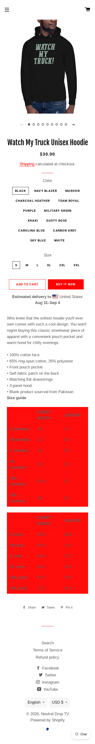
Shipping (27, 164)
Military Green (57, 210)
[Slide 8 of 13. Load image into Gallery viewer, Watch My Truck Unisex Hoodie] (61, 124)
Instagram (50, 682)
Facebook (50, 668)
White (59, 240)
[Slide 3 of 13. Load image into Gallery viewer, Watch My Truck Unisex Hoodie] (38, 124)
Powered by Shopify (47, 720)
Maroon (72, 191)
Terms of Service (47, 650)
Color (47, 180)
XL (49, 265)
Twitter (50, 675)
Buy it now (66, 284)
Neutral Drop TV (55, 714)
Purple (29, 210)
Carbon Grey (64, 230)
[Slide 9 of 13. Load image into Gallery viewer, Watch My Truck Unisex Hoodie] (66, 124)
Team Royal (68, 200)
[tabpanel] (47, 66)
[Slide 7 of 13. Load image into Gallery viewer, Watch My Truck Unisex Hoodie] (56, 124)
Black (20, 191)
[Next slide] (73, 124)
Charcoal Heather (33, 200)
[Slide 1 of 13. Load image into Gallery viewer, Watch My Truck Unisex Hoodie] (29, 124)
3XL (77, 265)
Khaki (33, 220)
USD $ (57, 702)
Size (47, 255)
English (34, 702)
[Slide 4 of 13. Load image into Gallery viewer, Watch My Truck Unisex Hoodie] (43, 124)
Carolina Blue (31, 230)
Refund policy (47, 657)
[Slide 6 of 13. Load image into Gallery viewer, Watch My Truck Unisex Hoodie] (52, 124)
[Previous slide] (22, 124)
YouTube (50, 689)
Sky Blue (38, 240)
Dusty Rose (56, 220)
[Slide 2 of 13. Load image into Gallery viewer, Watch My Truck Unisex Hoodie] (33, 124)
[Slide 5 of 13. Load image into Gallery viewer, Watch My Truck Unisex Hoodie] (47, 124)
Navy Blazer (45, 191)
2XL (62, 265)
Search (48, 643)
